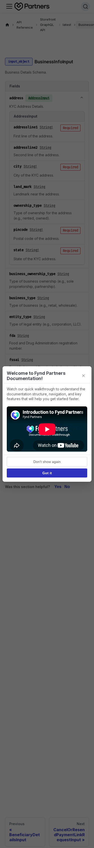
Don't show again (47, 462)
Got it (47, 473)
